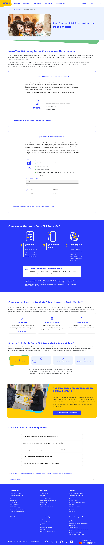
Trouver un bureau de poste (76, 534)
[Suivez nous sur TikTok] (66, 541)
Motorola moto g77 (45, 502)
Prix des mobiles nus (45, 497)
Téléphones (26, 3)
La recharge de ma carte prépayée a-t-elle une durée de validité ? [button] (44, 450)
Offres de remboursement (17, 511)
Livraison (71, 504)
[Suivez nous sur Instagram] (61, 541)
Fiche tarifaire (14, 473)
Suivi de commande (74, 506)
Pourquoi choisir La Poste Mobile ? (78, 523)
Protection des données (46, 525)
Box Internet (37, 3)
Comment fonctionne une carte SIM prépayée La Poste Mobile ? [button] (43, 443)
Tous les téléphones (45, 493)
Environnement (73, 531)
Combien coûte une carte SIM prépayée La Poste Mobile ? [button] (41, 463)
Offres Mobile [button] (14, 490)
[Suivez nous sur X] (51, 541)
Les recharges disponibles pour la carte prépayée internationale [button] (33, 206)
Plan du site (11, 541)
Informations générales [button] (76, 517)
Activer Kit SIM (60, 3)
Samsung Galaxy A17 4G (46, 498)
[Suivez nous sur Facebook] (46, 541)
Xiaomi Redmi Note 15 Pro (47, 506)
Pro (92, 3)
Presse (71, 521)
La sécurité (42, 529)
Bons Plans (48, 3)
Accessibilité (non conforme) (47, 531)
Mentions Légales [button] (15, 479)
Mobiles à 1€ (43, 495)
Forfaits (16, 3)
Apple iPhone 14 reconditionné (48, 500)
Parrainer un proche (74, 508)
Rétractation (72, 509)
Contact (19, 541)
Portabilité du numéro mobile (77, 502)
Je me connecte (22, 331)
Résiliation (72, 511)
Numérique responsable (75, 532)
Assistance (85, 3)
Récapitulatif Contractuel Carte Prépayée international (32, 473)
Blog (70, 520)
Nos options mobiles (15, 508)
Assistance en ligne (74, 527)
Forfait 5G (12, 498)
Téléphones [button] (43, 490)
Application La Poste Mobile (76, 495)
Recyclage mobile (74, 498)
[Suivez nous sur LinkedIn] (71, 541)
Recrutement (72, 525)
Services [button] (72, 490)
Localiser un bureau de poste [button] (68, 412)
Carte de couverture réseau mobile (78, 529)
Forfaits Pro (13, 497)
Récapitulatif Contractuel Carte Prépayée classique (60, 473)
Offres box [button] (13, 517)
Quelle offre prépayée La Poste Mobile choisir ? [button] (38, 456)
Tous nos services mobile (76, 493)
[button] (101, 3)
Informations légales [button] (46, 517)
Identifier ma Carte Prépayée (17, 509)
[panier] (96, 3)
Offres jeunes (13, 502)
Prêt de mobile (73, 500)
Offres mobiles (16, 9)
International (13, 500)
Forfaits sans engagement (17, 495)
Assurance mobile (74, 497)
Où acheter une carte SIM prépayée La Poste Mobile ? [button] (40, 436)
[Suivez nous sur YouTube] (56, 541)
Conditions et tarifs (45, 521)
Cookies (44, 523)
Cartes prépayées (14, 504)
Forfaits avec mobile (15, 493)
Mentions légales (44, 520)
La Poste (25, 541)
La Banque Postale (34, 541)
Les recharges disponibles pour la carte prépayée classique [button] (32, 120)
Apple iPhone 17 (44, 504)
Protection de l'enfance (46, 527)
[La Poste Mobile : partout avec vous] (6, 3)
